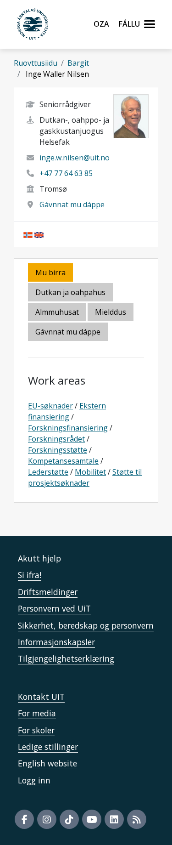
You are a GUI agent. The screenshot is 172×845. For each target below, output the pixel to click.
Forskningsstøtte (57, 450)
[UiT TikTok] (69, 819)
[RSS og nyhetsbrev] (136, 819)
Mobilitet (90, 472)
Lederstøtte (48, 472)
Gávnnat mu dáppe (72, 204)
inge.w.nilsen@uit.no (74, 158)
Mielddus (110, 312)
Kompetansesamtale (63, 461)
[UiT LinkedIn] (114, 819)
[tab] (58, 313)
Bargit (78, 63)
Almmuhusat (57, 312)
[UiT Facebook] (24, 819)
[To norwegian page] (28, 234)
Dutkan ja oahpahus (70, 292)
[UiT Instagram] (46, 819)
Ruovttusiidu (35, 63)
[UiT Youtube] (91, 819)
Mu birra (50, 272)
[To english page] (39, 234)
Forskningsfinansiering (68, 428)
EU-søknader (50, 406)
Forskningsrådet (56, 439)
